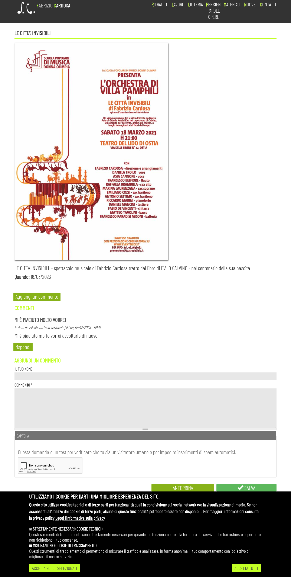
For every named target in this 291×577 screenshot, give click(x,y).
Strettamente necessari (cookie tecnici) (67, 528)
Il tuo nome (23, 368)
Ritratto (159, 4)
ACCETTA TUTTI (246, 568)
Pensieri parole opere (213, 10)
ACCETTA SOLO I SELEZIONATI (54, 568)
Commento (23, 384)
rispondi (23, 346)
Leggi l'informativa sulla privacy (80, 517)
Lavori (177, 4)
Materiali (232, 4)
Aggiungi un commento (37, 296)
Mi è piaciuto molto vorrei (40, 319)
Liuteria (195, 4)
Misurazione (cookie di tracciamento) (64, 545)
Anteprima (183, 487)
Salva (249, 487)
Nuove (250, 4)
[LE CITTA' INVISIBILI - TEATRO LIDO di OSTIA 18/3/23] (145, 151)
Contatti (268, 4)
